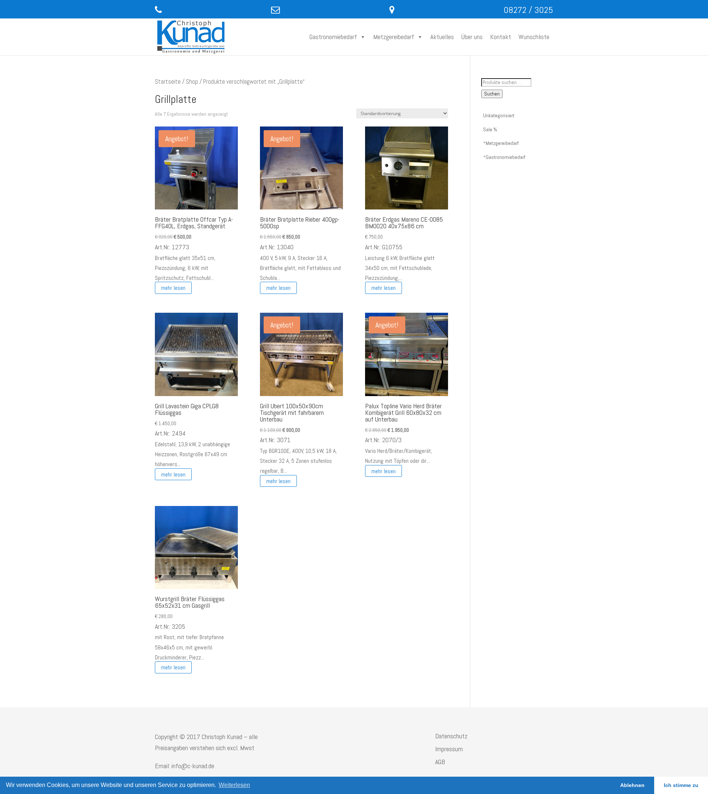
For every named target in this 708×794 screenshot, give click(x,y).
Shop (192, 82)
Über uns (472, 36)
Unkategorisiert (498, 115)
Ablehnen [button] (632, 785)
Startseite (168, 82)
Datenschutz (451, 736)
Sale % (490, 129)
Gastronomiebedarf (333, 36)
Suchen (492, 94)
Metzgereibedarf (393, 36)
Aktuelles (442, 36)
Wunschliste (533, 36)
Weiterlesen (234, 785)
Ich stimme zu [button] (681, 785)
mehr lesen (173, 288)
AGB (440, 761)
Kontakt (500, 36)
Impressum (449, 749)
